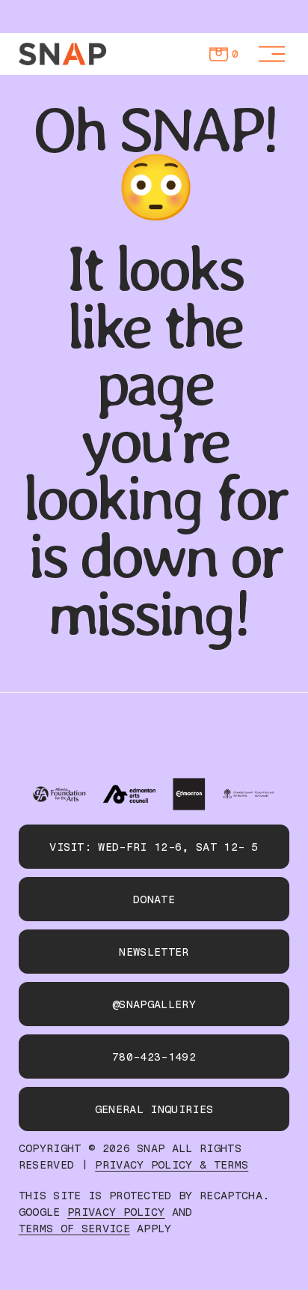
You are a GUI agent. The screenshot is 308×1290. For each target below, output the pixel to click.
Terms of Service (74, 1229)
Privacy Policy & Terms (171, 1165)
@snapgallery (154, 1004)
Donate (154, 899)
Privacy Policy (115, 1212)
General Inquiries (154, 1109)
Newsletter (153, 952)
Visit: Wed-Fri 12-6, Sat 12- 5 (154, 847)
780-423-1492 (154, 1057)
